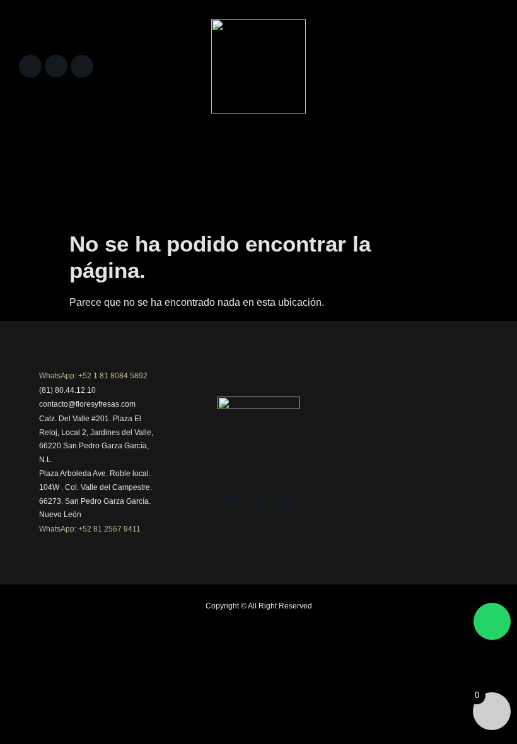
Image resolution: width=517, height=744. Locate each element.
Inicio (44, 153)
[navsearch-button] (482, 63)
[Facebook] (30, 66)
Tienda (84, 153)
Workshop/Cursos (127, 184)
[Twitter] (82, 66)
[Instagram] (56, 66)
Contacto (192, 184)
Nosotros (156, 153)
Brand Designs (52, 184)
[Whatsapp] (492, 621)
